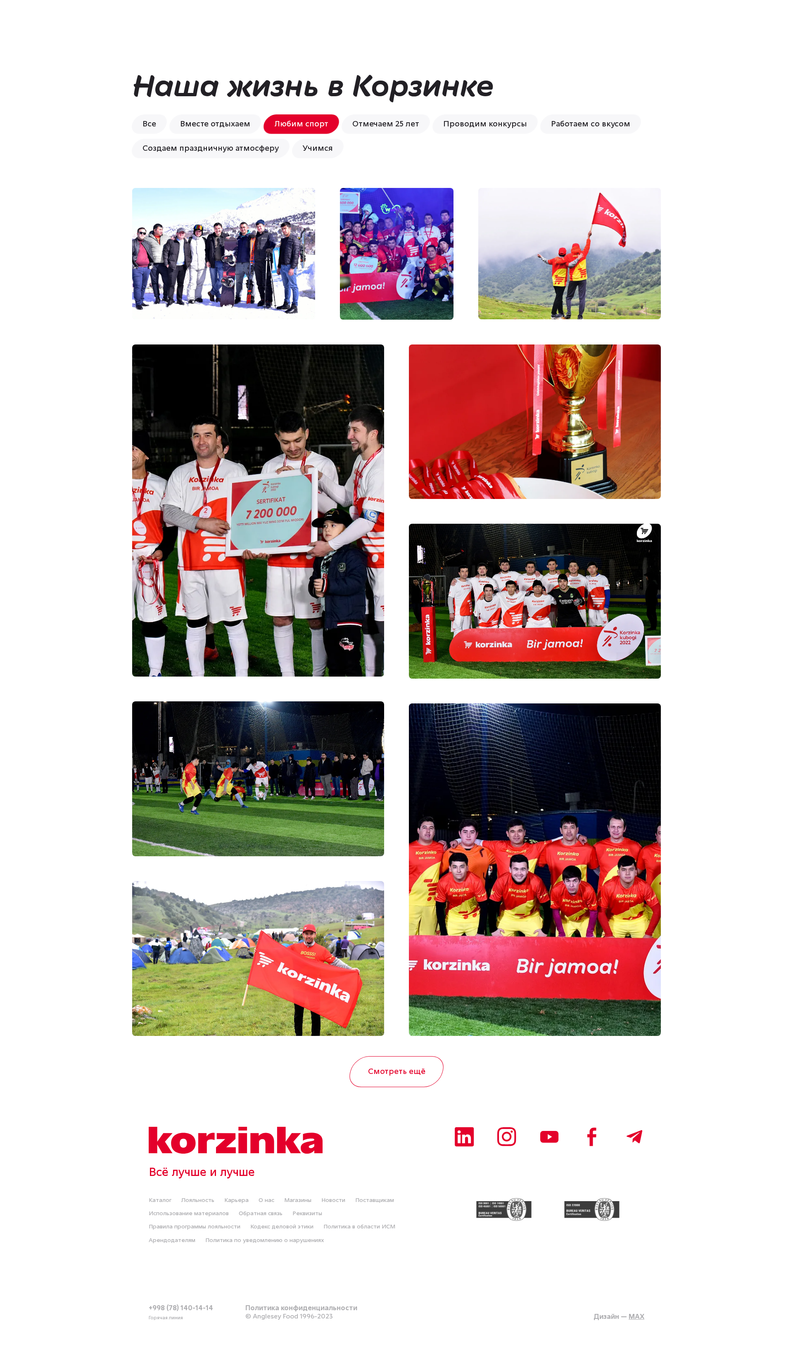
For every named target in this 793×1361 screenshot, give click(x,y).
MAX (636, 1317)
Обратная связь (261, 1213)
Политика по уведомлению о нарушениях (264, 1240)
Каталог (160, 1200)
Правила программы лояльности (194, 1226)
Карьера (236, 1200)
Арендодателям (172, 1240)
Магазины (297, 1200)
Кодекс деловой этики (281, 1226)
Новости (333, 1200)
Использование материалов (189, 1213)
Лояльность (197, 1200)
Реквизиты (307, 1213)
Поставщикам (374, 1200)
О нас (266, 1200)
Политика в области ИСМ (359, 1226)
